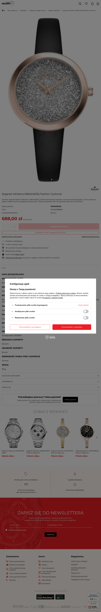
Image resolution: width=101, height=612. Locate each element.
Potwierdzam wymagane (30, 327)
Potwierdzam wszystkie (72, 327)
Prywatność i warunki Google (52, 298)
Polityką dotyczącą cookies (66, 293)
